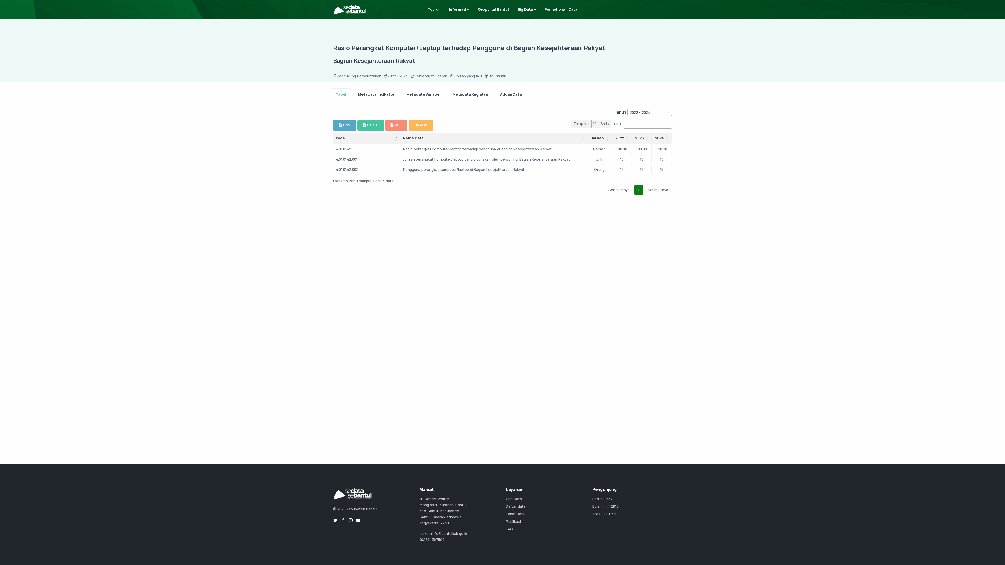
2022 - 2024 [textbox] (640, 112)
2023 (639, 138)
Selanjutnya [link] (658, 190)
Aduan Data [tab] (511, 94)
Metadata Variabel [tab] (423, 94)
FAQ (509, 529)
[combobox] (649, 112)
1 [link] (638, 190)
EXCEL (372, 125)
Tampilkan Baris (591, 123)
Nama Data (413, 138)
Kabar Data (515, 514)
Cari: (618, 124)
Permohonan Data (561, 9)
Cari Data (514, 498)
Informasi (457, 9)
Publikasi (513, 521)
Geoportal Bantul (493, 9)
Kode (340, 138)
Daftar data (516, 506)
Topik (432, 9)
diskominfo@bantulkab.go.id (443, 533)
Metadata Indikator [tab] (376, 94)
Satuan (597, 138)
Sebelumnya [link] (619, 190)
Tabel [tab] (341, 94)
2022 (619, 138)
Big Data (525, 9)
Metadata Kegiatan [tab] (470, 94)
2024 (659, 138)
